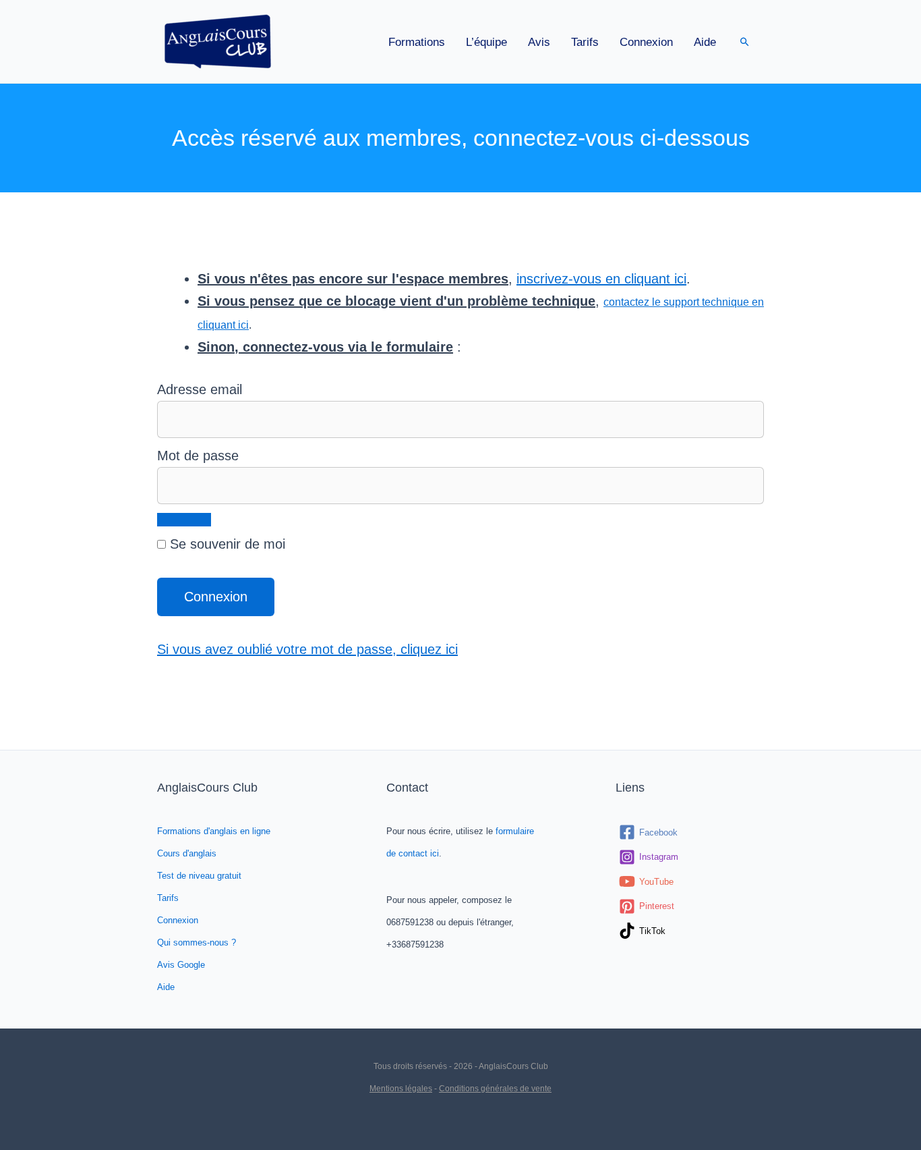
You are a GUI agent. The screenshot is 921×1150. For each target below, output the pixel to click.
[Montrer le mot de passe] (184, 519)
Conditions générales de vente (495, 1088)
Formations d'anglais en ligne (213, 831)
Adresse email (199, 389)
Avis (539, 42)
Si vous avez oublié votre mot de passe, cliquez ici (307, 649)
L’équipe (486, 42)
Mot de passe (198, 455)
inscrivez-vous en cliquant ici (601, 278)
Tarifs (585, 42)
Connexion (646, 42)
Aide (705, 42)
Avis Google (181, 965)
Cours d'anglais (186, 853)
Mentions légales (400, 1088)
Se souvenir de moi (225, 544)
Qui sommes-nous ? (196, 942)
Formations (416, 42)
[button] (744, 41)
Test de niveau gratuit (199, 876)
